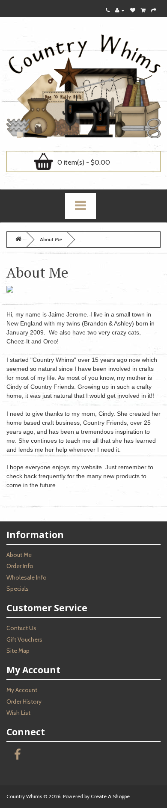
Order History (24, 701)
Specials (17, 588)
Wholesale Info (26, 577)
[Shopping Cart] (143, 10)
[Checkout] (153, 10)
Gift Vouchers (24, 639)
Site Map (18, 650)
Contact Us (21, 628)
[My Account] (120, 10)
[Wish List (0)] (132, 10)
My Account (21, 690)
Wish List (18, 712)
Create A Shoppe (110, 796)
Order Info (19, 566)
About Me (51, 239)
